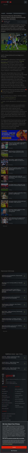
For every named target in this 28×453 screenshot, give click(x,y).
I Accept (14, 447)
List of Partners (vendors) (7, 444)
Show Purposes (14, 450)
